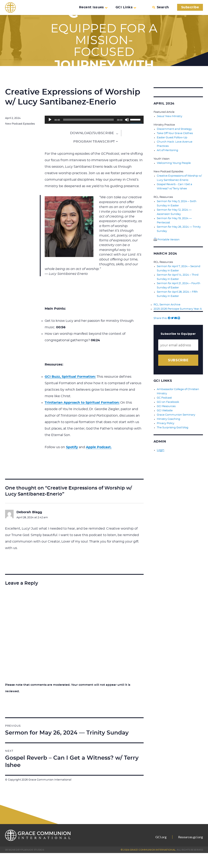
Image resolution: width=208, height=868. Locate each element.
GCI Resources (166, 406)
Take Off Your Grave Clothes (175, 133)
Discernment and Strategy (174, 129)
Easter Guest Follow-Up (172, 137)
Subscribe (190, 7)
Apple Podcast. (99, 447)
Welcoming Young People (174, 163)
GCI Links (124, 7)
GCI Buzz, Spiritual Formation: (70, 376)
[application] (94, 120)
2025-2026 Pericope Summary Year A (178, 309)
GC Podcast (164, 398)
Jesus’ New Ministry (169, 116)
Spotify (72, 447)
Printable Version (168, 239)
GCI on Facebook (168, 402)
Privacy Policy (165, 423)
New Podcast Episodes (20, 124)
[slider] (136, 119)
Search (163, 7)
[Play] (50, 120)
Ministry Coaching (168, 419)
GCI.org (161, 837)
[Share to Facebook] (169, 318)
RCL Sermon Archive (167, 304)
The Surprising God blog (172, 427)
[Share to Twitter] (172, 318)
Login (160, 450)
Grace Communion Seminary (176, 415)
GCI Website (165, 410)
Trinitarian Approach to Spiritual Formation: (82, 402)
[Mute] (127, 120)
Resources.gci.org (190, 837)
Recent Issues (91, 7)
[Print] (179, 318)
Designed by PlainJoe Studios (24, 849)
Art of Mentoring (167, 150)
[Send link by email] (175, 318)
